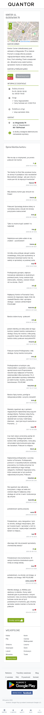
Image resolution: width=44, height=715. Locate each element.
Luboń (8, 651)
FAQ (17, 677)
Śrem (26, 648)
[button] (10, 75)
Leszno (26, 644)
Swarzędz (9, 648)
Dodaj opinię (14, 620)
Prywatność (26, 677)
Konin (26, 635)
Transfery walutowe (23, 673)
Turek (26, 654)
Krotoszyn (27, 651)
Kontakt (36, 677)
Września (9, 654)
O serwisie (9, 677)
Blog (37, 673)
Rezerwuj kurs (23, 76)
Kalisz (8, 635)
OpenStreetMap (25, 41)
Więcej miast (11, 658)
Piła (7, 639)
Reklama (8, 673)
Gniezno (9, 644)
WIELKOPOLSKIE (13, 630)
